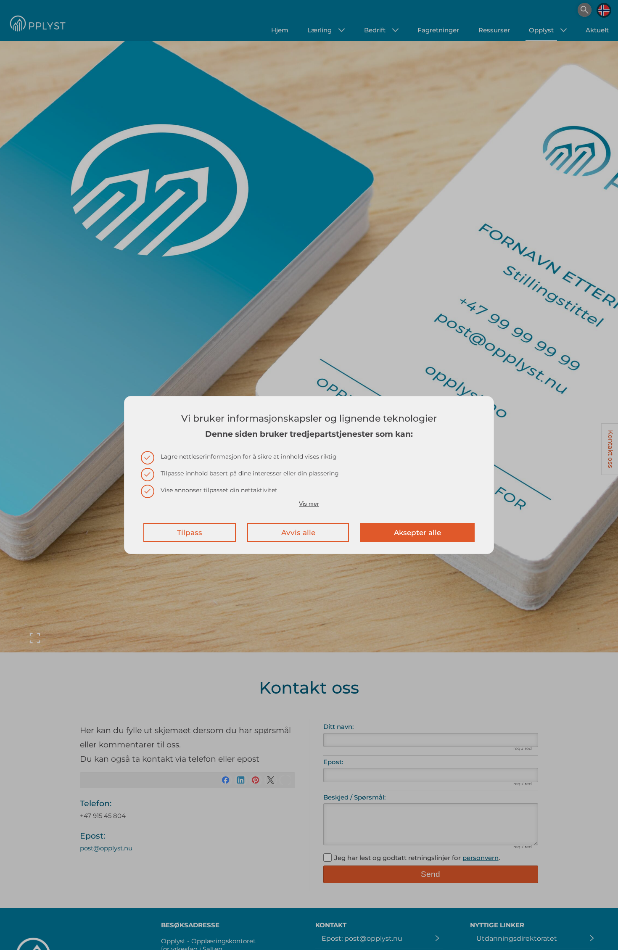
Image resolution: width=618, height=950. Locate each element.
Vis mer (309, 503)
